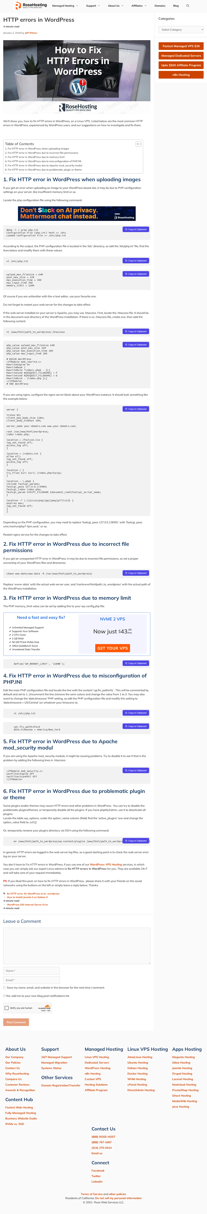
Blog (176, 5)
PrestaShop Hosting (185, 1090)
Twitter (96, 1176)
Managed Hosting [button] (63, 5)
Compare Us (13, 1079)
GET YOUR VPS (112, 648)
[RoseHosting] (31, 5)
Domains (160, 5)
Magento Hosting (183, 1057)
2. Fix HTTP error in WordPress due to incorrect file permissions (41, 152)
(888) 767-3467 (102, 1142)
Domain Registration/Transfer (60, 1085)
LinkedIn (97, 1181)
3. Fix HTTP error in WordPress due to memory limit (35, 157)
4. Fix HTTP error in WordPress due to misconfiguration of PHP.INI (43, 161)
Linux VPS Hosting (97, 1057)
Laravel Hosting (182, 1079)
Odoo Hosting (181, 1062)
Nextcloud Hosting (184, 1084)
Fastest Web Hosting (19, 1107)
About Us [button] (114, 5)
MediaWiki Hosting (184, 1101)
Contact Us (12, 1068)
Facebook (98, 1170)
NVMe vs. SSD (14, 1124)
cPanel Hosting (137, 1084)
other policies (117, 1194)
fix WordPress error (35, 893)
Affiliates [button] (137, 5)
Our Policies (13, 1062)
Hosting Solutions (96, 1084)
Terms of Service (92, 1194)
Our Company (14, 1057)
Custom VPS (93, 1079)
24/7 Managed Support (56, 1057)
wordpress (53, 893)
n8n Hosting (93, 1073)
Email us (97, 1153)
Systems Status (51, 1068)
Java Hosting (180, 1106)
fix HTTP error (15, 893)
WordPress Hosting (97, 1068)
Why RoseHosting (17, 1073)
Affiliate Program (96, 1090)
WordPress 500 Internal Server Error (27, 904)
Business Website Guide (21, 1118)
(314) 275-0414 (102, 1147)
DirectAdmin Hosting (141, 1090)
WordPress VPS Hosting (106, 864)
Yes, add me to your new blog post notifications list (37, 995)
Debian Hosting (137, 1068)
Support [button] (91, 5)
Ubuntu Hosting (137, 1062)
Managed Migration (54, 1062)
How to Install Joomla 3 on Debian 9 (27, 897)
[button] (188, 5)
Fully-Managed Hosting (20, 1113)
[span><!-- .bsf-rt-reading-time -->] (77, 220)
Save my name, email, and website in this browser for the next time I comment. (56, 987)
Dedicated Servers (97, 1062)
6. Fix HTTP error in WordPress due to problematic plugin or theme (43, 169)
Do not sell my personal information (118, 1198)
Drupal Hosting (182, 1073)
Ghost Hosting (181, 1095)
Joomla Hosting (182, 1068)
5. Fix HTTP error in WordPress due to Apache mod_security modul (43, 165)
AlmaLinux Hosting (139, 1057)
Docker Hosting (137, 1073)
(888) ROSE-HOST (103, 1136)
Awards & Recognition (20, 1090)
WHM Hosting (136, 1079)
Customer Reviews (17, 1084)
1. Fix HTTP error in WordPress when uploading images (37, 148)
